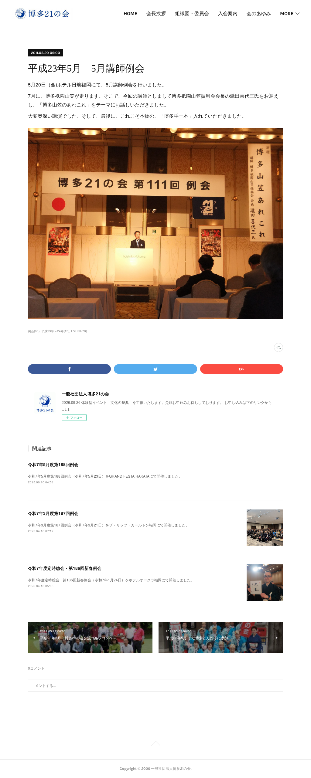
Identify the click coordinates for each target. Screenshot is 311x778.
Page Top (155, 744)
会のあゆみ (259, 13)
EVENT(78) (79, 331)
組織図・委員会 (192, 13)
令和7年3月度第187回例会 (53, 513)
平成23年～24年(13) (55, 331)
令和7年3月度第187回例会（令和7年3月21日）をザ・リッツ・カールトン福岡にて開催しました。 (108, 524)
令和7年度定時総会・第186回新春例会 (64, 568)
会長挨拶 (156, 13)
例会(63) (33, 331)
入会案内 (228, 13)
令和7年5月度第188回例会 (53, 464)
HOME (130, 13)
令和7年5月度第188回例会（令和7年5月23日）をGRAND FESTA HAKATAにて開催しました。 (105, 476)
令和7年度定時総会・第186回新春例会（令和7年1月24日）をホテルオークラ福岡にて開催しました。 (111, 579)
